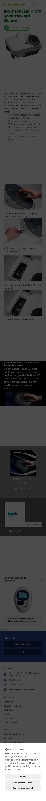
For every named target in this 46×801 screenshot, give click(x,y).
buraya (36, 766)
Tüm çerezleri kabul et (23, 788)
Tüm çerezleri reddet (22, 782)
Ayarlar (23, 776)
